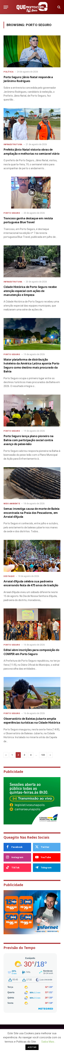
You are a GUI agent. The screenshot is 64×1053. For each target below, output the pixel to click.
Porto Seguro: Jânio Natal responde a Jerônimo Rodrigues (28, 79)
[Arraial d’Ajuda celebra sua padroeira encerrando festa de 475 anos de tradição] (32, 556)
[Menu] (6, 7)
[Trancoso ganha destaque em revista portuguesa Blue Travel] (32, 193)
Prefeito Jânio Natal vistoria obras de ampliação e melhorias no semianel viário (32, 151)
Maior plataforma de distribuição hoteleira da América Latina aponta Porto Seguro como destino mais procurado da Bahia (31, 365)
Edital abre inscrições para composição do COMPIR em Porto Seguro (31, 652)
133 (43, 755)
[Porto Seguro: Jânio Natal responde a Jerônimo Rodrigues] (32, 51)
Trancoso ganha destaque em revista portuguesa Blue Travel (28, 220)
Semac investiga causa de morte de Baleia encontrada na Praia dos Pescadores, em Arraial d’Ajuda (32, 513)
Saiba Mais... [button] (48, 1041)
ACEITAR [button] (32, 1047)
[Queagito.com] (32, 7)
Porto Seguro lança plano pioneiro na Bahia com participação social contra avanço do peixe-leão (29, 440)
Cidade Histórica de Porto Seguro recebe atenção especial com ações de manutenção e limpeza (30, 291)
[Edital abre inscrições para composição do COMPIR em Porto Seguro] (32, 624)
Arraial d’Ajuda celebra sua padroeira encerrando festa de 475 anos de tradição (31, 583)
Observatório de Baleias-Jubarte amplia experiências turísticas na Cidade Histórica (32, 721)
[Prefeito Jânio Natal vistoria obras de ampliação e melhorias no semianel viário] (32, 124)
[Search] (58, 7)
